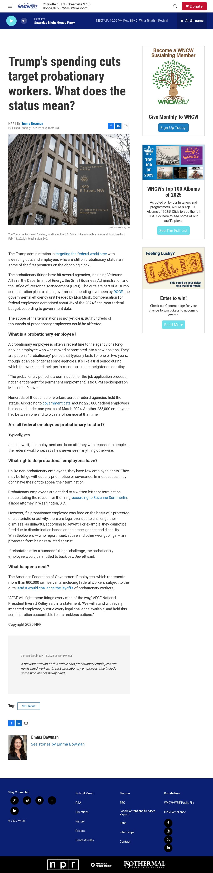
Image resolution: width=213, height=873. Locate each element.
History (80, 821)
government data (56, 403)
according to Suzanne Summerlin (99, 497)
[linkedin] (168, 848)
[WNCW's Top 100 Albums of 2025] (173, 162)
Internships (127, 832)
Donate (196, 6)
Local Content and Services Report (137, 813)
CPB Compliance (175, 812)
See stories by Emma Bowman (58, 744)
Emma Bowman (32, 123)
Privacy (80, 830)
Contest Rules (85, 840)
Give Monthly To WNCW (173, 117)
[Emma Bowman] (17, 747)
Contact (125, 841)
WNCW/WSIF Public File (179, 802)
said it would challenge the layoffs (45, 588)
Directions (82, 812)
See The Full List (173, 230)
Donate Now (172, 793)
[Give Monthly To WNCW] (173, 77)
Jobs (123, 823)
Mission (125, 793)
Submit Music (84, 793)
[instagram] (168, 831)
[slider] (30, 21)
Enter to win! (173, 298)
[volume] (23, 21)
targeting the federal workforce (81, 254)
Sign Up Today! (173, 127)
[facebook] (168, 823)
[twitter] (168, 840)
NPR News (29, 706)
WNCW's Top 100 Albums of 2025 (173, 192)
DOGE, (119, 291)
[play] (11, 21)
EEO (122, 802)
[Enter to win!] (173, 268)
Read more (173, 324)
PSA (78, 802)
